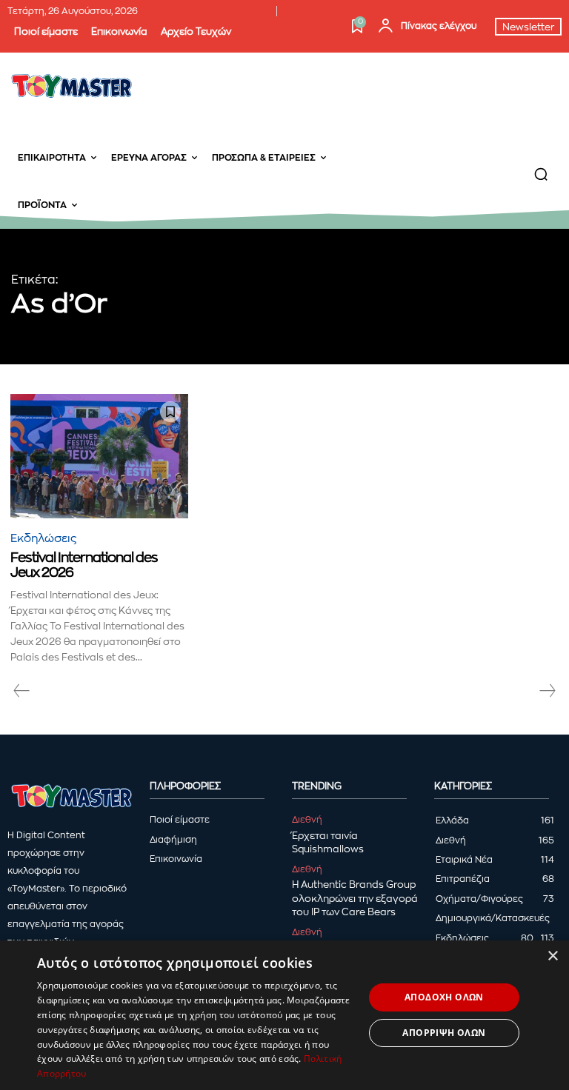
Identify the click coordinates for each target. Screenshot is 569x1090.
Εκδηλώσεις (43, 538)
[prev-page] (21, 691)
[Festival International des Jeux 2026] (99, 456)
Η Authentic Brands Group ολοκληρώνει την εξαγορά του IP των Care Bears (355, 898)
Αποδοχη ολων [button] (444, 997)
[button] (474, 174)
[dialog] (284, 1015)
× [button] (552, 956)
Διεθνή (307, 819)
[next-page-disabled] (547, 691)
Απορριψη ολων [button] (443, 1032)
